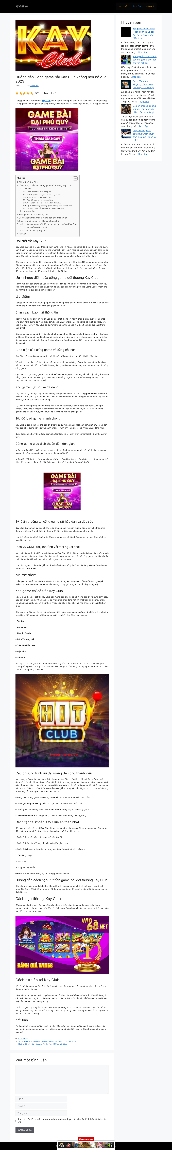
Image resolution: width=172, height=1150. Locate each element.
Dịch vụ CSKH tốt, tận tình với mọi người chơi (45, 208)
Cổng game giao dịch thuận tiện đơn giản (44, 203)
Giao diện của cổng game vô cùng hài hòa (44, 194)
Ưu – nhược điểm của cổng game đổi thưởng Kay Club (45, 185)
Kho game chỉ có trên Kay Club (34, 214)
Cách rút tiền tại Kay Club (35, 230)
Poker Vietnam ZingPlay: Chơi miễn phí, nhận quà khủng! (143, 84)
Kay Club (46, 100)
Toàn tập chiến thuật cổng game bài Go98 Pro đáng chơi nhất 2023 (47, 1041)
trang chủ (122, 6)
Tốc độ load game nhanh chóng (40, 200)
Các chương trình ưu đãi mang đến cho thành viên (43, 217)
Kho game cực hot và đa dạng (39, 197)
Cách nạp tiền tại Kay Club (35, 227)
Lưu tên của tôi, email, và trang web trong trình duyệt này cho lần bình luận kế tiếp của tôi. (62, 1121)
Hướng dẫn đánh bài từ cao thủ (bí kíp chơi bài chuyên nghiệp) (145, 59)
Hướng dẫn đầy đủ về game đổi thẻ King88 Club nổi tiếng (42, 1044)
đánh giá (150, 6)
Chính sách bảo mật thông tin (39, 192)
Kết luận (22, 233)
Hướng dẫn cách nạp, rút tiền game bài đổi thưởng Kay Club (48, 224)
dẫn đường (136, 6)
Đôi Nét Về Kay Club (28, 182)
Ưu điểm (27, 188)
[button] (74, 178)
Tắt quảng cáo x (86, 1139)
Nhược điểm (29, 211)
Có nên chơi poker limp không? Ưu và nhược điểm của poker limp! (144, 109)
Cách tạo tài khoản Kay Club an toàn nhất (39, 221)
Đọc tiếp (142, 52)
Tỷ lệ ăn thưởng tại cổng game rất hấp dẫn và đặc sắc (49, 206)
